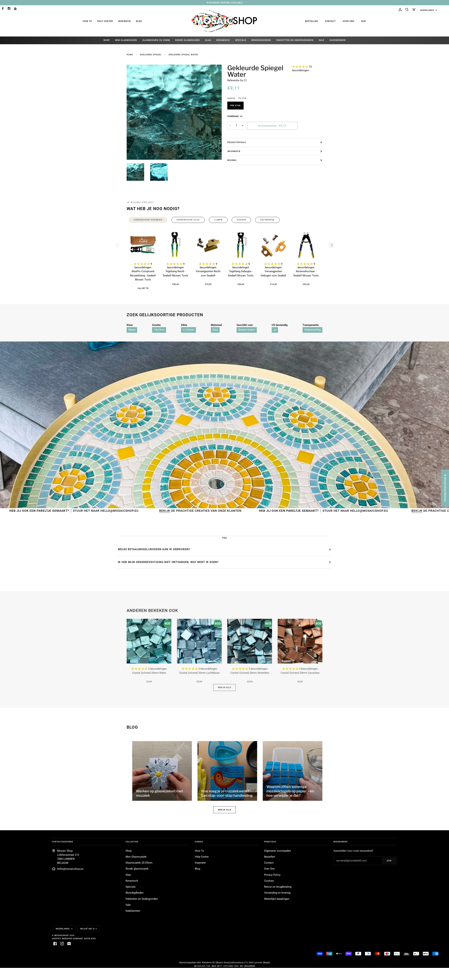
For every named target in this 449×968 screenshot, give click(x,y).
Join (388, 860)
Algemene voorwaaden (277, 850)
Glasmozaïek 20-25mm (139, 862)
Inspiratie (124, 21)
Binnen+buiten (246, 329)
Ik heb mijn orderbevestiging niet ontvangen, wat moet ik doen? (168, 562)
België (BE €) (87, 928)
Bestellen (311, 21)
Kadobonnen (133, 910)
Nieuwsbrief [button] (340, 841)
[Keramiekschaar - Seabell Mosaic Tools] (306, 245)
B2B (363, 21)
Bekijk (75, 510)
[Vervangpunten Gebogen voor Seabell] (273, 245)
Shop (129, 850)
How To (87, 21)
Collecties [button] (132, 841)
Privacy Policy (272, 874)
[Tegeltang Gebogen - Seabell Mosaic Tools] (240, 245)
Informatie (233, 151)
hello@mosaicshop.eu (70, 868)
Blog (139, 21)
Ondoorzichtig (312, 329)
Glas (215, 329)
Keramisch (132, 880)
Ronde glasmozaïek (137, 868)
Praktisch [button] (270, 841)
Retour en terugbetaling (277, 886)
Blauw (131, 329)
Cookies (269, 880)
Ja (274, 329)
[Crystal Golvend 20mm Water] (149, 641)
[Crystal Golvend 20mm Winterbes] (249, 641)
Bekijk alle (224, 687)
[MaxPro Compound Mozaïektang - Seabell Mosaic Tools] (142, 245)
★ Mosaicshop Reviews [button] (445, 488)
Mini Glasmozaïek (136, 856)
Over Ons (348, 21)
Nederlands (427, 10)
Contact (330, 21)
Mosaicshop (61, 935)
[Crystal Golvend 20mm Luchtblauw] (199, 641)
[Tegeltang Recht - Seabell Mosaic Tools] (175, 245)
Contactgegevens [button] (62, 841)
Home (130, 54)
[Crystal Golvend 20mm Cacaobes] (300, 641)
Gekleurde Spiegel (151, 54)
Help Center (105, 21)
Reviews (232, 160)
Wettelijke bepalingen (276, 898)
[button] (300, 66)
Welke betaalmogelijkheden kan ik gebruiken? (154, 549)
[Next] (331, 245)
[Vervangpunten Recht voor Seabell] (208, 245)
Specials (131, 886)
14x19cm (159, 329)
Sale (128, 904)
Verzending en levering (277, 892)
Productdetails (236, 142)
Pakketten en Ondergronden (142, 898)
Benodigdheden (134, 892)
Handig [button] (199, 841)
